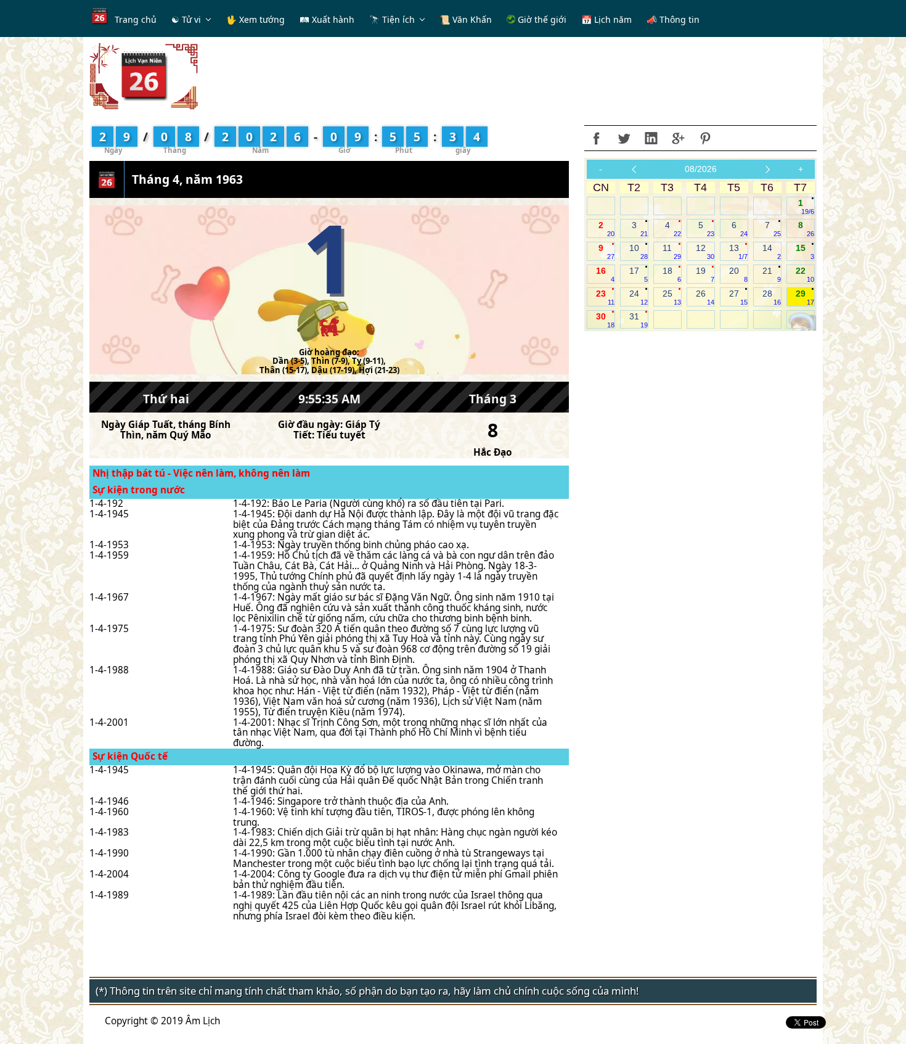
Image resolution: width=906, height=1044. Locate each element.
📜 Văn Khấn (465, 19)
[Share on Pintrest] (705, 138)
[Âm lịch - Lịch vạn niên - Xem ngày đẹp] (143, 75)
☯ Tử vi (186, 19)
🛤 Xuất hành (327, 19)
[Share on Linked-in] (651, 138)
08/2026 (701, 169)
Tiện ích (398, 19)
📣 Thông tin (673, 19)
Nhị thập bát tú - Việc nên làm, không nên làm (201, 473)
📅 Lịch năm (606, 19)
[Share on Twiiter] (623, 138)
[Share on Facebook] (596, 138)
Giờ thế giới (540, 19)
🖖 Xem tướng (255, 19)
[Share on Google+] (678, 138)
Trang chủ (136, 19)
